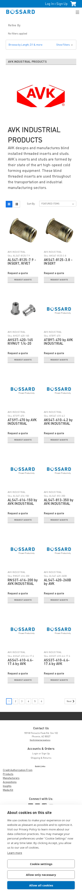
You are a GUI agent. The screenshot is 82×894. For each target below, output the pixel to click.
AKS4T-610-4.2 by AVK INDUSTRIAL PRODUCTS (58, 423)
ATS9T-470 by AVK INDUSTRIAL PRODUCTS (22, 423)
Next (69, 701)
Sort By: (31, 203)
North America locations (40, 740)
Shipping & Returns (41, 757)
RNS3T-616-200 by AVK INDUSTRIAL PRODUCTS (23, 584)
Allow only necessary (41, 875)
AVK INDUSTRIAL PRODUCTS (17, 253)
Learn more (14, 852)
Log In (49, 4)
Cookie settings (41, 864)
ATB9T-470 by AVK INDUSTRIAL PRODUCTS (58, 343)
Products (8, 774)
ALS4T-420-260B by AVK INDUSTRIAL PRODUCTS (57, 585)
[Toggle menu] (75, 11)
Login (35, 753)
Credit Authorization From (17, 770)
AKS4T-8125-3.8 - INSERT (58, 262)
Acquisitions (10, 781)
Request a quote (23, 279)
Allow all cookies (41, 885)
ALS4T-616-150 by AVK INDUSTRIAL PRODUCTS (22, 504)
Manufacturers (11, 777)
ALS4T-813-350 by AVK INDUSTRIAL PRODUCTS (58, 504)
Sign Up (62, 4)
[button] (41, 45)
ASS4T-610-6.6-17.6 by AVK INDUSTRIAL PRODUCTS (21, 665)
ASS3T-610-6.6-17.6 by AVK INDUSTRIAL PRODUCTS (57, 665)
